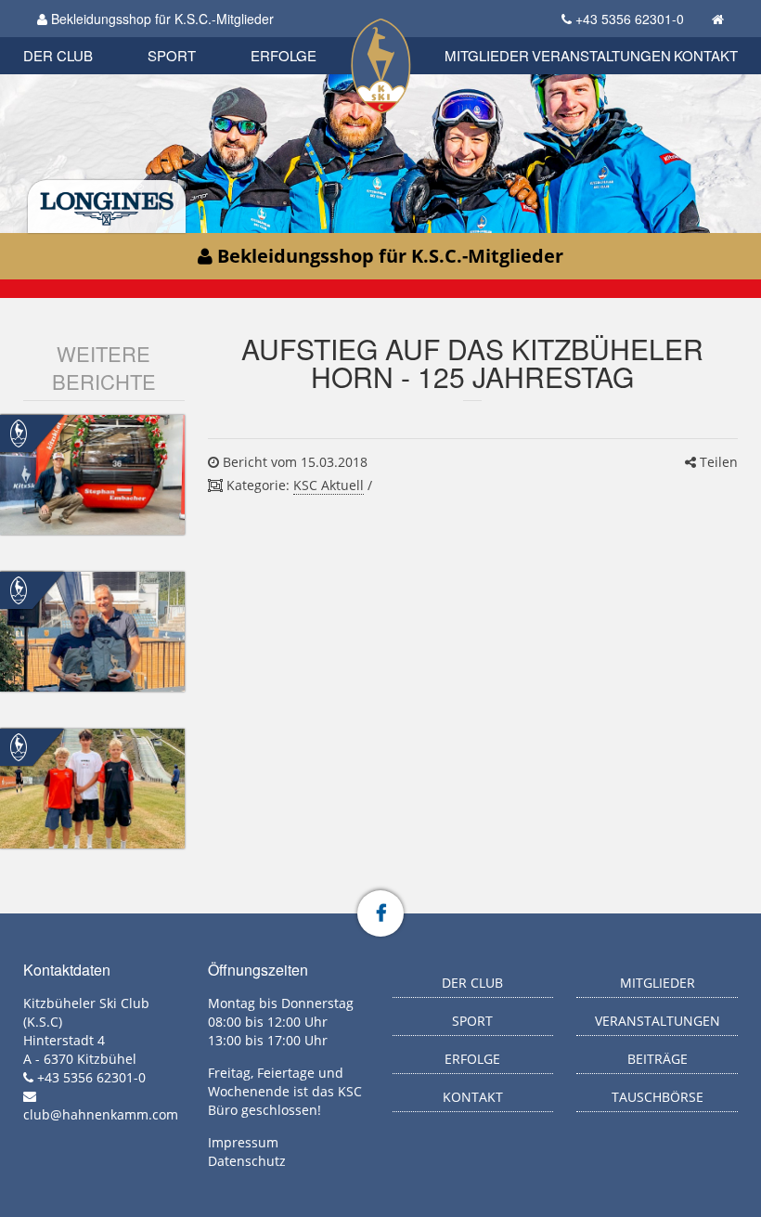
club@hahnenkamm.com (100, 1114)
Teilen (717, 462)
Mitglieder (487, 55)
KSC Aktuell (328, 485)
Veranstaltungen (601, 55)
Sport (172, 55)
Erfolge (283, 55)
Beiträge (657, 1059)
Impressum (243, 1142)
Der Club (58, 55)
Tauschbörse (657, 1097)
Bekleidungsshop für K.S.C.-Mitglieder (160, 18)
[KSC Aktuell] (18, 432)
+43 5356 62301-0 (629, 18)
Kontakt (706, 55)
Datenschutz (247, 1161)
